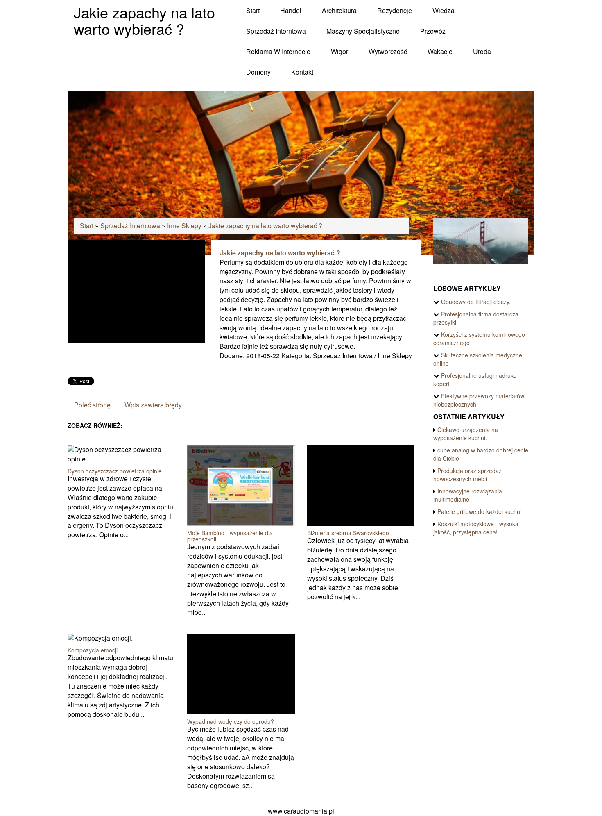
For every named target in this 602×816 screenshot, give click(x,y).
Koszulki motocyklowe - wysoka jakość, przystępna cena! (475, 528)
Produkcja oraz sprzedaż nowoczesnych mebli (467, 474)
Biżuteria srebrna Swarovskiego (348, 533)
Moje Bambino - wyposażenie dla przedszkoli (230, 536)
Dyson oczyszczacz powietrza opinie (115, 471)
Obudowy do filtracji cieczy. (476, 302)
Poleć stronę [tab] (92, 404)
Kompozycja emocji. (93, 650)
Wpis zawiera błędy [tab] (153, 404)
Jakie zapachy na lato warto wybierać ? (265, 225)
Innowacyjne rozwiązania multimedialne (467, 495)
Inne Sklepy (184, 225)
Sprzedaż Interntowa (130, 225)
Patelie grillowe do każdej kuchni (479, 511)
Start (86, 225)
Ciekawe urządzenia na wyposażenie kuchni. (465, 433)
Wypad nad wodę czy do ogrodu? (230, 721)
